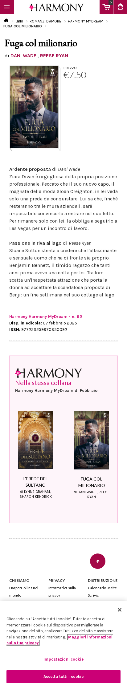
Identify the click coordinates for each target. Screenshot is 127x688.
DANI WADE (23, 55)
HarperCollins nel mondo (23, 591)
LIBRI (19, 21)
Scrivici (94, 595)
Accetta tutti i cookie (63, 676)
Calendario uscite (102, 587)
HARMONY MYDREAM (85, 21)
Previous (16, 442)
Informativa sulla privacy (62, 591)
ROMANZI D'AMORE (45, 21)
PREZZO (70, 68)
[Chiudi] (119, 610)
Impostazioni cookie (63, 659)
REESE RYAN (54, 55)
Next (111, 442)
